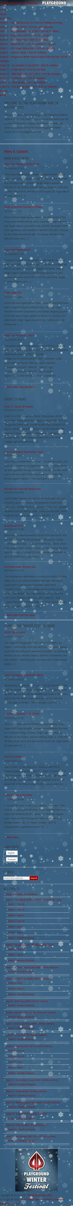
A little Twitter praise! (15, 632)
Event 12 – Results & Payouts (22, 1107)
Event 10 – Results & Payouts (22, 1084)
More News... (14, 837)
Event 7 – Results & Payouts (21, 1028)
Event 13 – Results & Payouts (18, 406)
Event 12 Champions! (14, 756)
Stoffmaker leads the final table (20, 566)
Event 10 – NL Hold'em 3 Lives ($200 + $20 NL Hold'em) (32, 1080)
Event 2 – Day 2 (15, 955)
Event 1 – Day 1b (16, 909)
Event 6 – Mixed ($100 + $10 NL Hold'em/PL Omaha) (31, 1012)
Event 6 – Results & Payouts (21, 1016)
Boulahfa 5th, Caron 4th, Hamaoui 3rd (22, 488)
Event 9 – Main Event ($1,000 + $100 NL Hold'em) (29, 1046)
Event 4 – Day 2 (15, 988)
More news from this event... (22, 387)
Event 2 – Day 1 (15, 949)
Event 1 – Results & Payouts (21, 938)
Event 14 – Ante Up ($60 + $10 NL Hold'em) (26, 1125)
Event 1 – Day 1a (16, 904)
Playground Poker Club (40, 1195)
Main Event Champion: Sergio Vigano (21, 164)
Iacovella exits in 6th (14, 525)
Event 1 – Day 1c (16, 915)
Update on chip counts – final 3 (19, 335)
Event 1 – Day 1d (16, 921)
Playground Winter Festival (19, 3)
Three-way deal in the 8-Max (18, 795)
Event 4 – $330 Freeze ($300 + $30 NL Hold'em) (28, 978)
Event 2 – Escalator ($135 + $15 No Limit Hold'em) (29, 945)
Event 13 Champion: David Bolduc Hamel (23, 452)
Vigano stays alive (13, 292)
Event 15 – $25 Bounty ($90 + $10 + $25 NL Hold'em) (31, 1136)
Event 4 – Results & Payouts (21, 994)
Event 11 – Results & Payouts (22, 1095)
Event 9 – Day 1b (16, 1056)
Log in (16, 1203)
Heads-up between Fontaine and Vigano (23, 206)
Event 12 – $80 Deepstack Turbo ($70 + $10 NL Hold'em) (33, 1102)
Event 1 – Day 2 (15, 926)
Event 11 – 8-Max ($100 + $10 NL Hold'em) (26, 1091)
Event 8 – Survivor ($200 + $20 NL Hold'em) (26, 1035)
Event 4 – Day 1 (15, 983)
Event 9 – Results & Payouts (21, 1073)
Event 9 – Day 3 (15, 1067)
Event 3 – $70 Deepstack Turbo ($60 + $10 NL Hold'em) (32, 967)
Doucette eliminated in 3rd (17, 249)
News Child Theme (31, 1199)
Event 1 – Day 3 (15, 932)
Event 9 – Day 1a (16, 1050)
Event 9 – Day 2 (15, 1062)
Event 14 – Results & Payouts (22, 1129)
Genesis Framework (55, 1199)
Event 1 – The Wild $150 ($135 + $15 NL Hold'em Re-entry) (33, 900)
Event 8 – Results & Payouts (21, 1039)
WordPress (5, 1203)
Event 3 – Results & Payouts (21, 971)
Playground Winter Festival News (22, 894)
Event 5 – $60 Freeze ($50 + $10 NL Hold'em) (27, 1001)
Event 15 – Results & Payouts (22, 1140)
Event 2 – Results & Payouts (21, 960)
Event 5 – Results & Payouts (21, 1005)
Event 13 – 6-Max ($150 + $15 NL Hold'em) (26, 1114)
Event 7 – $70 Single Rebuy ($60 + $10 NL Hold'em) (30, 1023)
